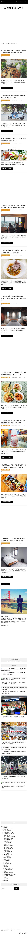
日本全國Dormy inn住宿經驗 (8, 868)
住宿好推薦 (5, 865)
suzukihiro (14, 100)
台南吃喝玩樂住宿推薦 (6, 100)
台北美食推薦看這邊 (8, 839)
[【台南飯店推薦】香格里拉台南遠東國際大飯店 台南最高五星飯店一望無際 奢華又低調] (14, 223)
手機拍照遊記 (6, 853)
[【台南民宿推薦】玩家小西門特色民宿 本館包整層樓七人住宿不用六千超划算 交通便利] (14, 556)
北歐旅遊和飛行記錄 (7, 859)
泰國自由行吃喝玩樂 (8, 851)
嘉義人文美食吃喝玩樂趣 (9, 848)
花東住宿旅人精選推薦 (8, 845)
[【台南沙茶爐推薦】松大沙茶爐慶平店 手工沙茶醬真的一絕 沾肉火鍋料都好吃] (14, 268)
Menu (4, 1)
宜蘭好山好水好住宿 (8, 841)
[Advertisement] (14, 27)
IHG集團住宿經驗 (6, 866)
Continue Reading (7, 87)
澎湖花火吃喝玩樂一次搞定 (8, 832)
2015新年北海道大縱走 (7, 863)
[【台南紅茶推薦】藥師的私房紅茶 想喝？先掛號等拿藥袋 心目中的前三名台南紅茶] (14, 438)
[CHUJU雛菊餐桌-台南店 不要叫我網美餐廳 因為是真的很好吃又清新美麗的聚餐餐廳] (14, 68)
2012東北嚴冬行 (6, 878)
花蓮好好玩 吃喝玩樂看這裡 (9, 836)
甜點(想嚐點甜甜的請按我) (8, 875)
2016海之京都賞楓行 (7, 860)
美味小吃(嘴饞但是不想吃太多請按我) (10, 874)
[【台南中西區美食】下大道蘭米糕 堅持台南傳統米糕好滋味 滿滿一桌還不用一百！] (14, 392)
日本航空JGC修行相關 (7, 857)
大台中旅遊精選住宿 (8, 842)
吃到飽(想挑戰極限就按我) (8, 872)
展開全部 (3, 826)
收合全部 (7, 826)
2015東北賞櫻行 (6, 862)
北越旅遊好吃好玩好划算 (7, 854)
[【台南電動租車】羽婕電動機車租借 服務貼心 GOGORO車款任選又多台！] (14, 112)
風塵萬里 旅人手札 (14, 8)
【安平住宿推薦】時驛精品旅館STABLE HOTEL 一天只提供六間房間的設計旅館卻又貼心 (13, 298)
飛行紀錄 (4, 871)
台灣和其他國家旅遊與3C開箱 (8, 833)
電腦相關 (4, 877)
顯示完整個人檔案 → (5, 625)
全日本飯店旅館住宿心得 (7, 829)
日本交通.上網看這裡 (7, 830)
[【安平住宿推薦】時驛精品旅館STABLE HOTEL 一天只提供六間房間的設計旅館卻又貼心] (14, 316)
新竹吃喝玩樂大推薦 (8, 847)
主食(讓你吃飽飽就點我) (7, 869)
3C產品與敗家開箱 (7, 844)
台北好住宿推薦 (7, 835)
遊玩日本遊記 (5, 827)
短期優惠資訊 (5, 880)
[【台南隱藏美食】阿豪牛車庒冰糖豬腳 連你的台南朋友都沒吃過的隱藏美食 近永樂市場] (14, 482)
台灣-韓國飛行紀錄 (6, 856)
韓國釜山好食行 (7, 850)
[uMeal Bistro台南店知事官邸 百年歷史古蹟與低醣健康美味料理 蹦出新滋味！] (14, 153)
